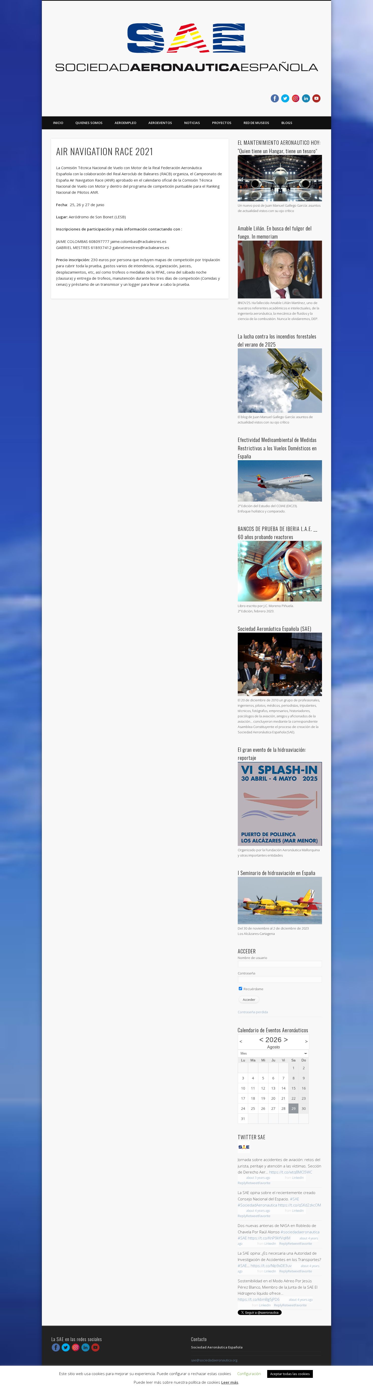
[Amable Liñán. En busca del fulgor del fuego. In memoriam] (280, 297)
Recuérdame (253, 989)
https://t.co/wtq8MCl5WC (290, 1172)
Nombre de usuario (252, 957)
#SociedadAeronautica (257, 1204)
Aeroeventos (160, 122)
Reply (242, 1183)
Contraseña (246, 973)
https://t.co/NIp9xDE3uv (271, 1265)
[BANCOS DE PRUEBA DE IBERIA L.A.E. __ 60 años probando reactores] (280, 600)
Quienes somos (89, 122)
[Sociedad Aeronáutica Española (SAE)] (280, 694)
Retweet (252, 1183)
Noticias (192, 122)
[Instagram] (295, 98)
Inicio (58, 122)
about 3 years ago (258, 1178)
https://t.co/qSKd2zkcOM (299, 1204)
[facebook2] (275, 98)
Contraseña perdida (253, 1012)
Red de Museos (256, 122)
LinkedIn (298, 1178)
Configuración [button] (249, 1373)
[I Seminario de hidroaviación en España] (280, 923)
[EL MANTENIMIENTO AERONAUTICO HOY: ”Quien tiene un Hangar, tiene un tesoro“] (280, 200)
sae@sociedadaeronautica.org (214, 1360)
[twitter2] (285, 98)
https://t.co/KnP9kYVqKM (269, 1237)
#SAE (294, 1198)
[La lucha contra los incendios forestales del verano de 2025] (280, 411)
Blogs (286, 122)
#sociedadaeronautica (300, 1231)
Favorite (264, 1183)
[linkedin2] (306, 98)
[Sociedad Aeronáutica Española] (244, 1152)
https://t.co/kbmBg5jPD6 (259, 1299)
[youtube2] (316, 98)
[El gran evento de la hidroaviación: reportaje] (280, 844)
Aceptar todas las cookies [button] (290, 1374)
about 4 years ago (258, 1210)
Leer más (229, 1382)
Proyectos (221, 122)
